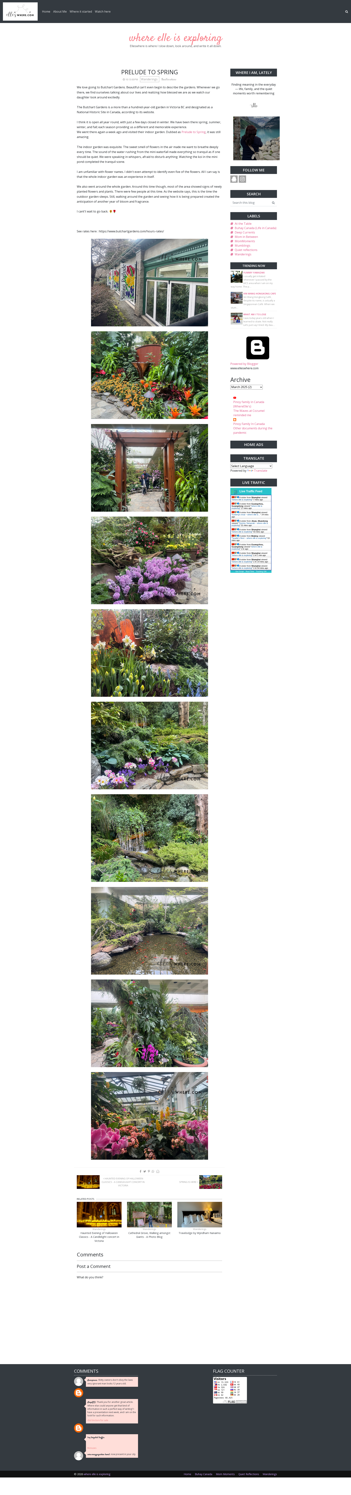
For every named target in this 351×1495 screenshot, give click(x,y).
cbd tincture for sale (97, 1420)
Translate (260, 471)
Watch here (103, 11)
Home (46, 11)
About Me (60, 11)
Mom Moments (225, 1474)
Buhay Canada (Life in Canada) (255, 228)
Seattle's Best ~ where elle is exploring (249, 538)
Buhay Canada (203, 1474)
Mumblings (242, 246)
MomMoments (245, 241)
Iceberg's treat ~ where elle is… (246, 514)
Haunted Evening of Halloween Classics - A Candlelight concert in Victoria (123, 1182)
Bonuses (91, 1448)
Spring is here (188, 1182)
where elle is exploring (175, 38)
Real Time (250, 571)
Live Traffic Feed (250, 491)
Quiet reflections (246, 250)
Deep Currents (245, 232)
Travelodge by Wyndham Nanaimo (200, 1233)
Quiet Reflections (248, 1474)
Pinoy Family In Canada (249, 424)
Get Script (239, 571)
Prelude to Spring (194, 132)
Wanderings (149, 79)
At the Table (243, 224)
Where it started (81, 11)
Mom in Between (246, 237)
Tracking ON (261, 571)
